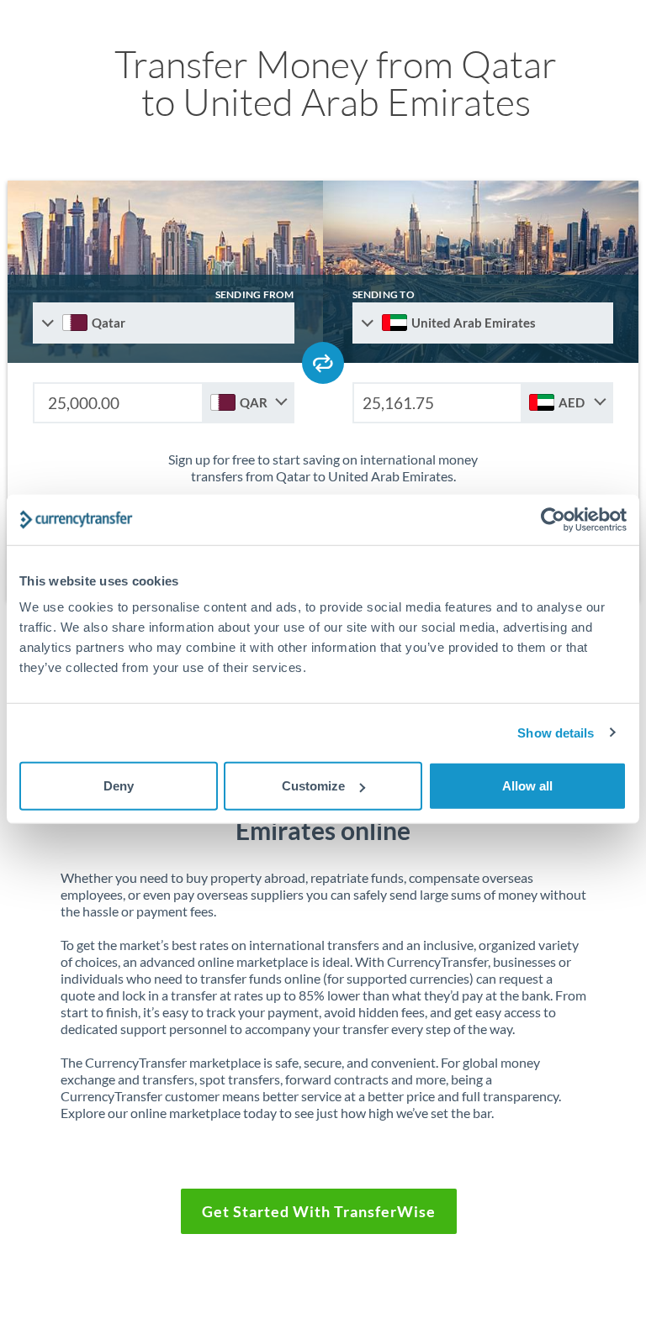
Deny (118, 786)
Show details (555, 732)
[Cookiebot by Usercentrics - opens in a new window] (553, 519)
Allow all (527, 786)
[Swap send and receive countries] (323, 363)
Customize (313, 786)
